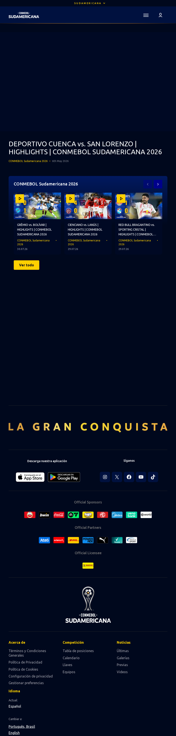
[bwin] (44, 515)
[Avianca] (59, 540)
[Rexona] (117, 540)
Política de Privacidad (25, 662)
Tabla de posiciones (78, 651)
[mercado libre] (88, 515)
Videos (122, 672)
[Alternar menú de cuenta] (160, 14)
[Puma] (102, 540)
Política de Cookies (23, 669)
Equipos (69, 672)
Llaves (67, 665)
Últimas (123, 651)
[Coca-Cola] (59, 515)
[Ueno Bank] (131, 515)
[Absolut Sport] (131, 540)
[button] (88, 3)
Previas (122, 665)
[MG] (102, 515)
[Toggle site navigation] (146, 14)
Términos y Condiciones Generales (27, 653)
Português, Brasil (22, 726)
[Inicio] (24, 15)
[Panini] (88, 565)
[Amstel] (29, 515)
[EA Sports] (73, 515)
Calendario (71, 658)
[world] (146, 515)
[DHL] (73, 540)
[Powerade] (88, 540)
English (14, 733)
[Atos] (44, 540)
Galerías (123, 658)
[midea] (117, 515)
